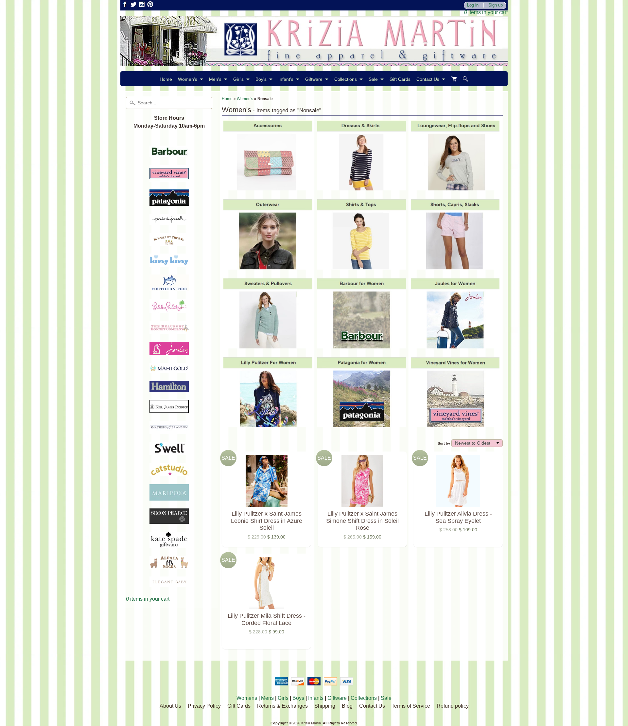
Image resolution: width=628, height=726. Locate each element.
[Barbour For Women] (361, 344)
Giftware (314, 79)
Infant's (285, 79)
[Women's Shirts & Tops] (361, 265)
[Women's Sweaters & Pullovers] (267, 344)
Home (166, 79)
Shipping (324, 706)
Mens (267, 698)
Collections (345, 79)
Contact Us (427, 79)
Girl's (238, 79)
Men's (215, 79)
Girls (283, 698)
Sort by (444, 443)
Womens (246, 698)
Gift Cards (400, 79)
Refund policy (453, 706)
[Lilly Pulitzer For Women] (267, 423)
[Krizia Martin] (314, 62)
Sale (373, 79)
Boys (298, 698)
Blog (347, 706)
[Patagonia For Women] (361, 423)
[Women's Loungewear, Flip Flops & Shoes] (455, 187)
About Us (170, 706)
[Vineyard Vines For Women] (455, 423)
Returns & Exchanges (282, 706)
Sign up (495, 5)
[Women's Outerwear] (267, 265)
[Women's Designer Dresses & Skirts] (361, 187)
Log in (473, 5)
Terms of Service (411, 706)
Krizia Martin (311, 723)
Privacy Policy (204, 706)
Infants (315, 698)
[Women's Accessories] (267, 187)
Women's (187, 79)
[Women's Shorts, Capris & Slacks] (455, 265)
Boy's (261, 79)
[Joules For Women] (455, 344)
